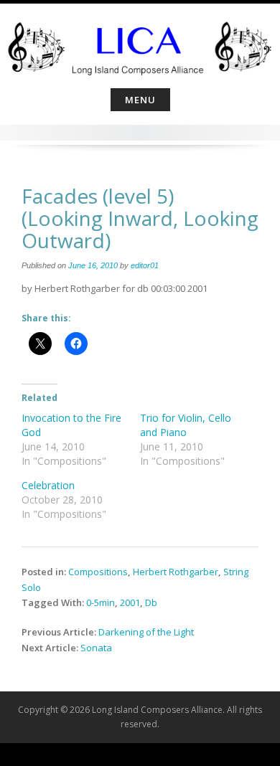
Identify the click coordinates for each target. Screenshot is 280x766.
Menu (140, 99)
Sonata (96, 647)
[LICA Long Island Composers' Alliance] (140, 43)
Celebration (48, 485)
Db (151, 602)
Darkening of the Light (146, 631)
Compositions (98, 571)
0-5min (100, 602)
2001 (130, 602)
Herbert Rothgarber (175, 571)
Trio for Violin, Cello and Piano (185, 425)
